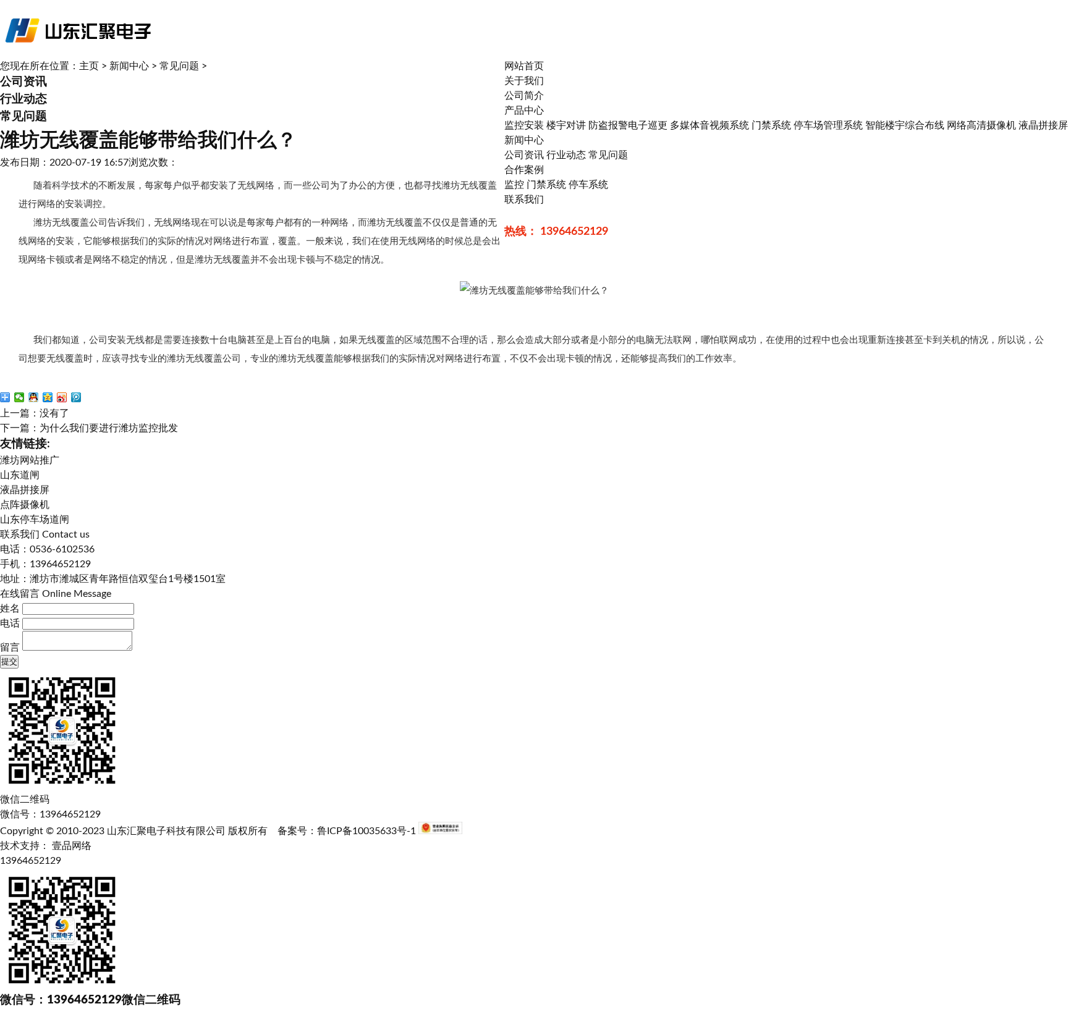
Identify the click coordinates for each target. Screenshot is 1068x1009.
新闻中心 (524, 140)
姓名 (10, 609)
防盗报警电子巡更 (628, 125)
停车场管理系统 (828, 125)
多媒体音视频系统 (709, 125)
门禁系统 (771, 125)
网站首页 (524, 66)
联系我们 (524, 200)
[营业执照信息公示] (440, 831)
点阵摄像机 (24, 505)
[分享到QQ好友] (33, 397)
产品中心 (524, 111)
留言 (10, 647)
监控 (514, 185)
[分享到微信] (19, 397)
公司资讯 (524, 155)
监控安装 (524, 125)
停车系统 (588, 185)
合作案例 (524, 170)
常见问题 (608, 155)
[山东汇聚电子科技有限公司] (77, 56)
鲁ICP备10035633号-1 (366, 831)
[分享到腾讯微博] (76, 397)
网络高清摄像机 (981, 125)
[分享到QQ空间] (48, 397)
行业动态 (566, 155)
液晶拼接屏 (1043, 125)
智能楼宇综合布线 (904, 125)
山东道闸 (20, 475)
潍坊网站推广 (29, 460)
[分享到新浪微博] (62, 397)
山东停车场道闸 (34, 520)
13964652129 (30, 861)
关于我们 (524, 81)
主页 (89, 66)
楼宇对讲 (566, 125)
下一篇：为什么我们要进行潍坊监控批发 (89, 428)
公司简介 (524, 96)
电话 (10, 623)
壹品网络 (71, 846)
